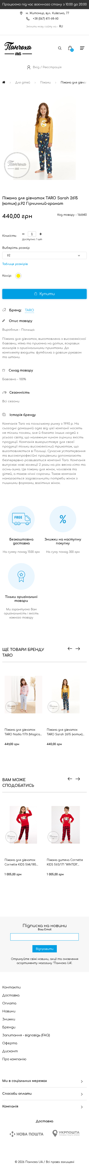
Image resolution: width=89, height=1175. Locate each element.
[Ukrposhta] (65, 1133)
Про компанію (14, 1059)
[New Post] (26, 1134)
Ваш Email (44, 929)
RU (61, 26)
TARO (29, 310)
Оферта (9, 1043)
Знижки (8, 1019)
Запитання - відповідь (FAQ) (26, 1035)
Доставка (10, 995)
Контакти (11, 987)
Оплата (9, 1003)
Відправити (44, 949)
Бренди (8, 1027)
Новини (8, 1011)
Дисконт (10, 1051)
